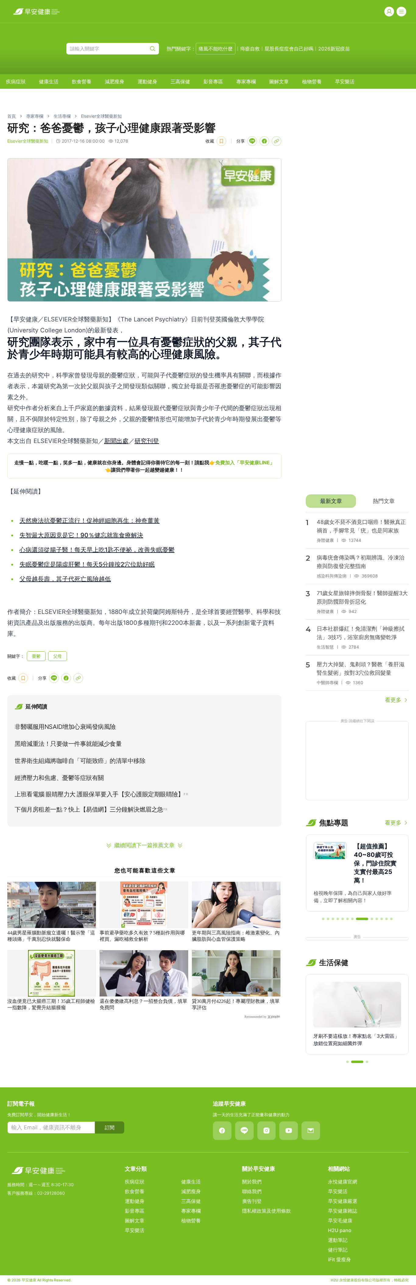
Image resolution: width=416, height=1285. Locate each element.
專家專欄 (246, 81)
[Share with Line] (252, 141)
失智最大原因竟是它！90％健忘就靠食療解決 (81, 535)
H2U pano (339, 1230)
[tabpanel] (357, 608)
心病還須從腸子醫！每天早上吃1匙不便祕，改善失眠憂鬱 (97, 549)
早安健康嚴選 (342, 1201)
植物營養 (312, 81)
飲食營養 (81, 81)
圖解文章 (279, 81)
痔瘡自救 (250, 49)
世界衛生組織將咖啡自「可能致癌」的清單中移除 (80, 760)
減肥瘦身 (114, 81)
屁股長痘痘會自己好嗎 (289, 49)
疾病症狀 (16, 81)
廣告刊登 (252, 1201)
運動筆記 (337, 1240)
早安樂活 (344, 81)
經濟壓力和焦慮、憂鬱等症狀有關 (59, 777)
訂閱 (110, 1127)
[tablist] (357, 501)
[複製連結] (276, 141)
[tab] (331, 501)
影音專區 (213, 81)
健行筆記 (337, 1250)
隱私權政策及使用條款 (266, 1211)
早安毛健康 (340, 1220)
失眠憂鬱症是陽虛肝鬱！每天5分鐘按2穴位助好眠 (87, 564)
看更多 (393, 700)
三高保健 (180, 81)
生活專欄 (62, 116)
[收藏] (221, 141)
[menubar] (180, 81)
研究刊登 (147, 441)
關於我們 (252, 1182)
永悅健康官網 (342, 1182)
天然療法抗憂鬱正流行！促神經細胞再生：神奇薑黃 (89, 520)
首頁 (11, 116)
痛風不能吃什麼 (216, 49)
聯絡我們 (252, 1191)
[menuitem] (16, 81)
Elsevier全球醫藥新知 (101, 116)
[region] (144, 466)
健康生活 (48, 81)
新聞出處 (116, 441)
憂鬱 (36, 656)
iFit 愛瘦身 (339, 1259)
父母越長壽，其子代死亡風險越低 (65, 579)
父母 (57, 656)
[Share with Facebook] (264, 141)
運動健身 (147, 81)
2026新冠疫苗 (334, 49)
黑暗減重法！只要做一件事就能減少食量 (68, 743)
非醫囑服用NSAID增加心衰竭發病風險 (65, 726)
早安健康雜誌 (342, 1211)
